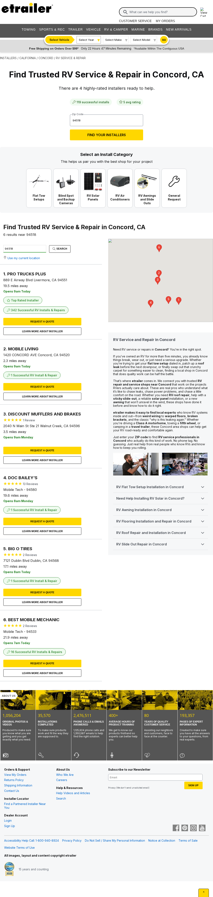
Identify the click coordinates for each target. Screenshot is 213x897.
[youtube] (202, 828)
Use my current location (23, 258)
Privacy (112, 787)
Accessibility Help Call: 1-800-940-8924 (31, 840)
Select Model (141, 39)
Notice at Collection (161, 840)
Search (61, 248)
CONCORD (45, 58)
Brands (155, 29)
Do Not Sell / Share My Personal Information (115, 840)
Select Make (113, 39)
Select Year (86, 39)
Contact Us (11, 790)
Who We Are (65, 774)
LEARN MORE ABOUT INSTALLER (42, 331)
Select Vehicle (59, 39)
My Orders (165, 21)
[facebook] (176, 828)
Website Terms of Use (19, 847)
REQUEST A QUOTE (42, 321)
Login (8, 820)
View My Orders (15, 774)
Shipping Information (18, 785)
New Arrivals (179, 29)
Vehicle (93, 29)
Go (164, 40)
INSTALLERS (8, 58)
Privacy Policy (72, 840)
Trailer (75, 29)
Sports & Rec (52, 29)
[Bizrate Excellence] (9, 869)
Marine (138, 29)
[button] (178, 300)
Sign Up (9, 826)
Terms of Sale (188, 840)
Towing (29, 29)
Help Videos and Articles (73, 793)
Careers (61, 780)
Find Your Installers (106, 135)
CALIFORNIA (27, 58)
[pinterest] (184, 828)
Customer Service (135, 21)
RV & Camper (116, 29)
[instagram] (193, 828)
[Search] (125, 12)
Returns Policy (14, 780)
